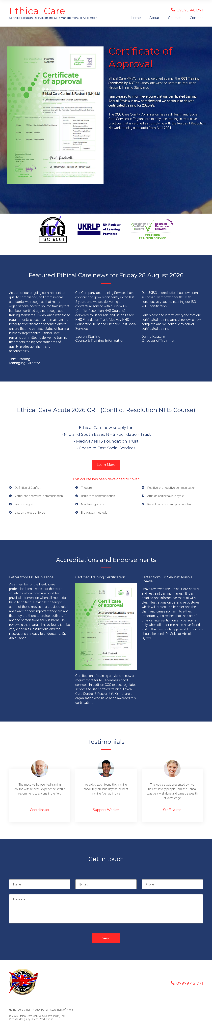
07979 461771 (189, 983)
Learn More (106, 465)
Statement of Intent (61, 1009)
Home (136, 18)
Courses (174, 18)
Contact (196, 18)
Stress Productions (42, 1019)
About (154, 18)
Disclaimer (24, 1009)
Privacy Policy (40, 1009)
